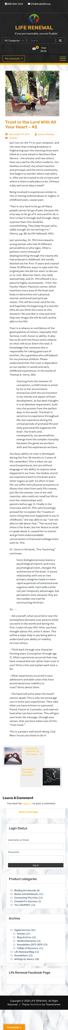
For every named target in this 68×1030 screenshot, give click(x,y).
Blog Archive (24, 937)
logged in (27, 803)
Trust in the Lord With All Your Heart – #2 (30, 125)
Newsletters (21, 955)
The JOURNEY (22, 905)
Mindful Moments (26, 941)
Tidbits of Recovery (27, 948)
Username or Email (18, 840)
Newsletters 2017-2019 (30, 944)
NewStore (35, 1008)
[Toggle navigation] (63, 58)
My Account (12, 59)
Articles (13, 137)
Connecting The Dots (26, 897)
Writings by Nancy (24, 959)
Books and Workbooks (26, 894)
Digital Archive (22, 930)
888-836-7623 (15, 4)
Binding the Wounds (25, 890)
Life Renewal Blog (24, 951)
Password (13, 852)
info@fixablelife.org (40, 4)
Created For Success (25, 901)
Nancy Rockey (46, 134)
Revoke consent (35, 1024)
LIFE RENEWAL (34, 28)
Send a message (25, 811)
